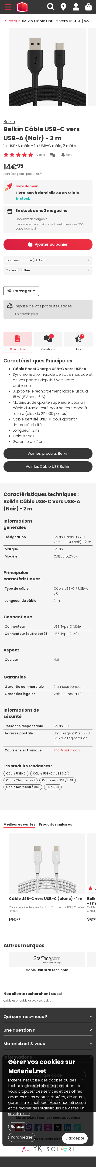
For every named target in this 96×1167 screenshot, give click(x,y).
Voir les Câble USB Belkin (48, 466)
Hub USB (53, 787)
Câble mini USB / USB (57, 780)
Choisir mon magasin (31, 219)
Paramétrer (22, 1137)
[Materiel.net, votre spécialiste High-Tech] (22, 7)
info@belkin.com (67, 750)
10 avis (40, 154)
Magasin (65, 4)
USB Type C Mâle (67, 626)
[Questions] (48, 339)
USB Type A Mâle (67, 633)
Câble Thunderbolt (20, 780)
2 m (57, 600)
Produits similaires (55, 824)
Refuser (18, 1126)
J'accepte (75, 1138)
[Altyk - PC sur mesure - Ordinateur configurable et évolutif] (32, 1148)
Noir (57, 659)
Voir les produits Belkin (48, 453)
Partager (22, 291)
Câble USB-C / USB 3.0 (49, 773)
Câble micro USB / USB (23, 787)
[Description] (17, 339)
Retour (14, 21)
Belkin (9, 121)
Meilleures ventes (19, 824)
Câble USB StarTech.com (47, 970)
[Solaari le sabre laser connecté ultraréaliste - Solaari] (60, 1148)
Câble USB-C (16, 773)
